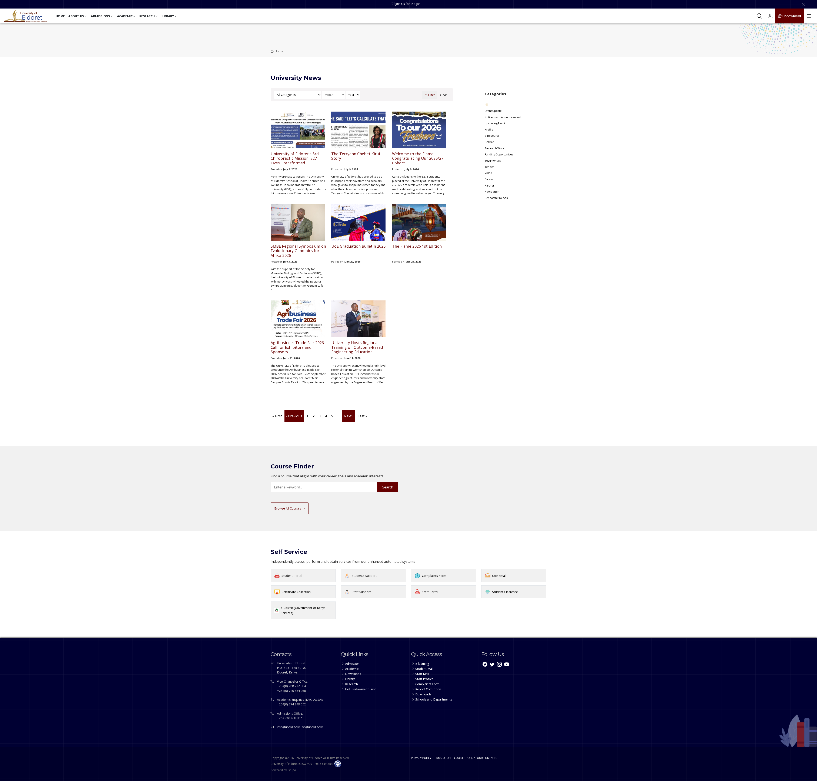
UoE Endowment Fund (361, 689)
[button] (60, 16)
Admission (352, 664)
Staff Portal (430, 592)
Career (489, 179)
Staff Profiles (424, 679)
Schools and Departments (433, 699)
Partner (489, 185)
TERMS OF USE (442, 758)
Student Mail (424, 669)
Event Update (493, 111)
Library (350, 679)
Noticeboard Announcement (503, 117)
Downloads (353, 674)
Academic (352, 669)
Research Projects (496, 198)
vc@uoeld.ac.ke (313, 727)
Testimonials (493, 160)
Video (488, 173)
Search (387, 487)
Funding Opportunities (499, 154)
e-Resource (492, 136)
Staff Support (361, 592)
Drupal (292, 770)
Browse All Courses (288, 508)
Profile (489, 129)
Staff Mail (422, 674)
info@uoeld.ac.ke (289, 727)
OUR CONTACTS (487, 758)
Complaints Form (434, 576)
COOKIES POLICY (464, 758)
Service (489, 142)
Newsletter (492, 192)
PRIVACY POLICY (421, 758)
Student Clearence (505, 592)
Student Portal (291, 576)
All (486, 104)
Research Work (494, 148)
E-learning (422, 664)
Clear (443, 95)
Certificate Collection (296, 592)
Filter (431, 95)
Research (351, 684)
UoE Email (499, 576)
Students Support (364, 576)
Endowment (791, 16)
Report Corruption (428, 689)
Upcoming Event (495, 123)
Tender (489, 167)
